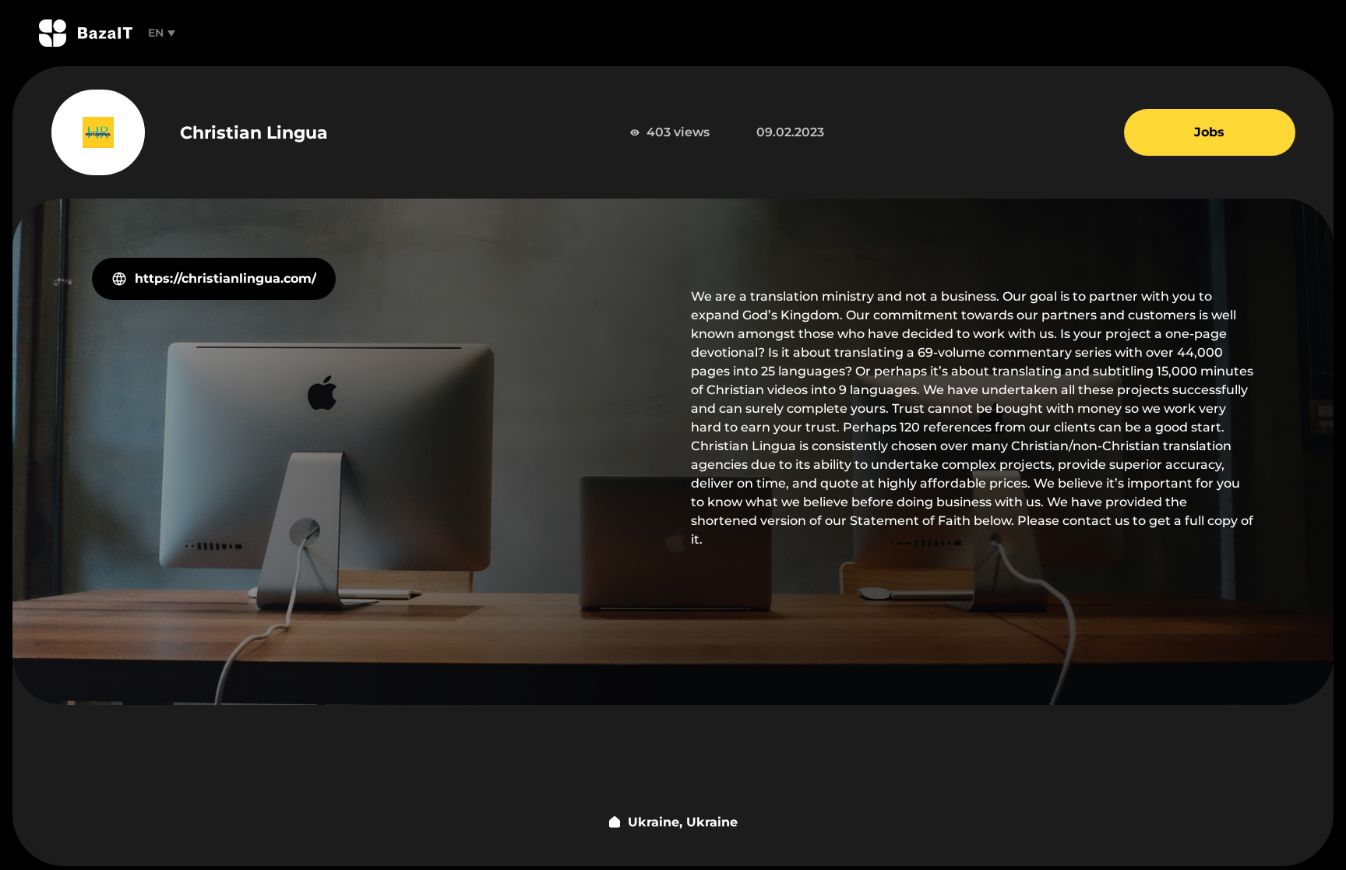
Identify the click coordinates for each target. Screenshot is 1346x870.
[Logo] (85, 33)
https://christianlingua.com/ (225, 278)
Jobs (1209, 132)
